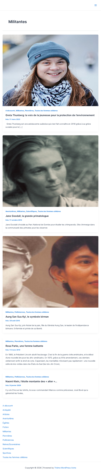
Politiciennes (20, 312)
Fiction (6, 427)
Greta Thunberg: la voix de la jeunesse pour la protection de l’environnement (50, 115)
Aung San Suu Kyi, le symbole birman (27, 316)
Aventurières (11, 211)
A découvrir (10, 111)
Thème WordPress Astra (65, 468)
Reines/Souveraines (11, 444)
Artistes (6, 414)
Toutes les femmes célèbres (46, 111)
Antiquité (7, 410)
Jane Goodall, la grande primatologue (27, 215)
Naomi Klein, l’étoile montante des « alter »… (31, 381)
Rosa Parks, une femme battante (24, 345)
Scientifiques (31, 211)
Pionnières (29, 111)
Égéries (6, 423)
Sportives (7, 453)
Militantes (20, 111)
